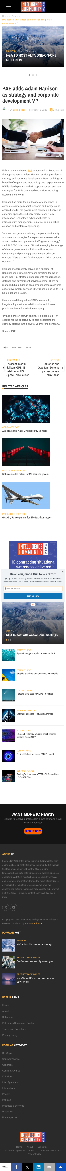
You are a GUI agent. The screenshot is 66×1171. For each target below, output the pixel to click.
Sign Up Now (33, 595)
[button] (33, 574)
